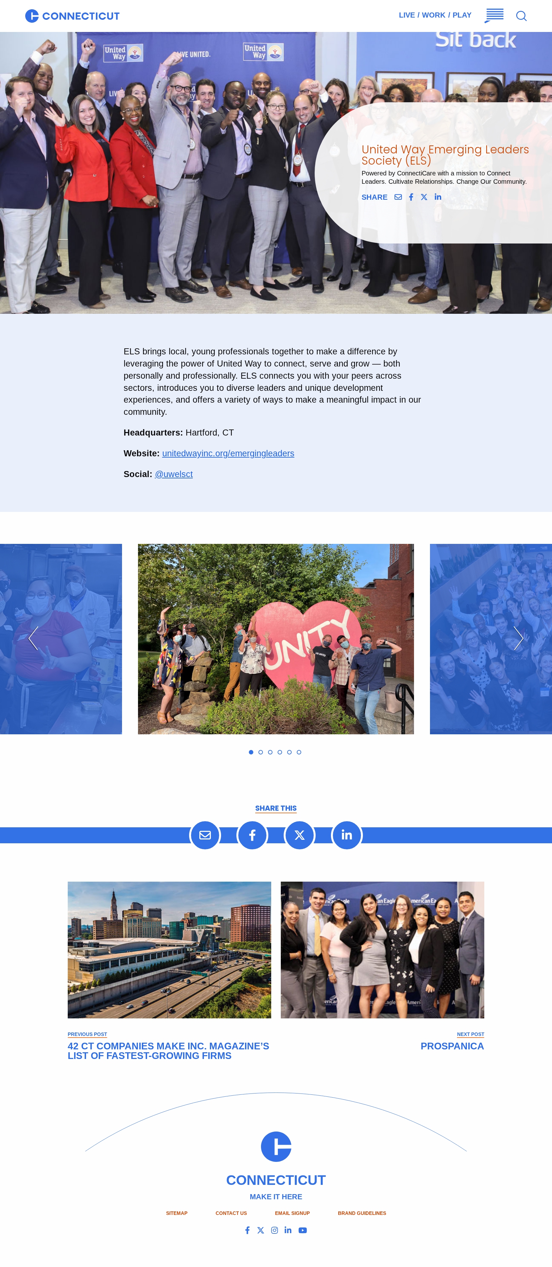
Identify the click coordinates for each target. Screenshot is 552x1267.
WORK (434, 15)
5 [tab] (289, 752)
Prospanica (452, 1046)
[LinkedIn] (438, 197)
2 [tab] (260, 752)
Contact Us (231, 1213)
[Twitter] (424, 197)
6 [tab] (299, 752)
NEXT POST (470, 1034)
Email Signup (292, 1213)
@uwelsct (174, 474)
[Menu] (494, 16)
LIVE (407, 15)
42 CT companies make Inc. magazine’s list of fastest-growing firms (168, 1051)
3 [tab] (270, 752)
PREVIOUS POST (87, 1034)
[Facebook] (411, 197)
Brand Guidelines (362, 1213)
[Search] (521, 16)
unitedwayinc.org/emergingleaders (228, 453)
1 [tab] (251, 752)
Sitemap (177, 1213)
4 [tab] (280, 752)
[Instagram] (274, 1230)
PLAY (462, 15)
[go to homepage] (72, 15)
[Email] (398, 197)
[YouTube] (302, 1230)
